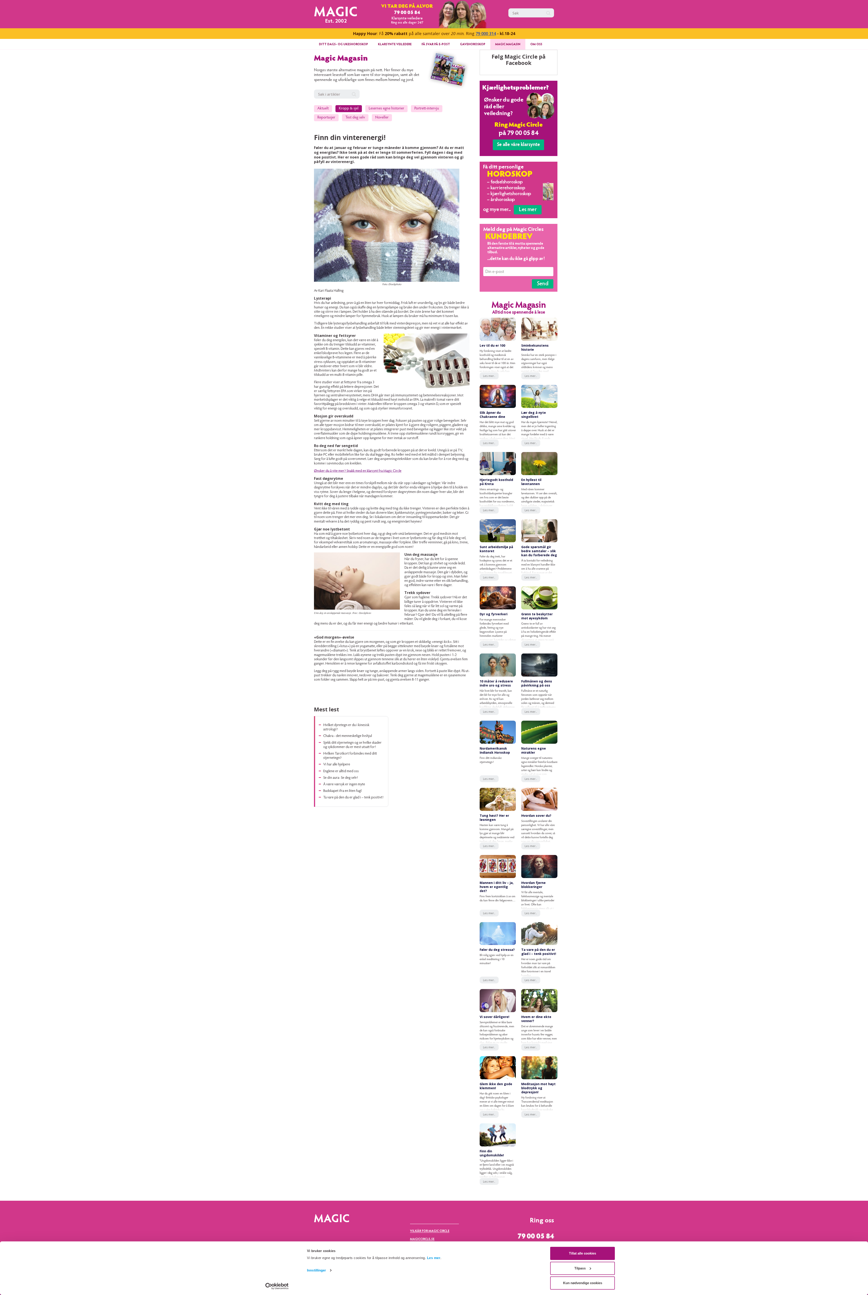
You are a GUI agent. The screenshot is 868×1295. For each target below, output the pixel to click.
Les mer (434, 1258)
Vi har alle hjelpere (336, 764)
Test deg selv (355, 118)
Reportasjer (326, 118)
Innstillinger (316, 1270)
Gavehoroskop (472, 44)
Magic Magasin (507, 44)
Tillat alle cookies (582, 1253)
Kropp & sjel (349, 109)
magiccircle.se (422, 1239)
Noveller (382, 118)
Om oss (536, 44)
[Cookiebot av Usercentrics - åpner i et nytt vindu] (277, 1286)
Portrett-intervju (426, 109)
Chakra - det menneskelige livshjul (347, 736)
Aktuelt (323, 109)
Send (542, 284)
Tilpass (580, 1268)
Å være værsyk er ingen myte (344, 784)
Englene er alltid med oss (341, 771)
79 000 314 (486, 33)
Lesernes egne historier (386, 109)
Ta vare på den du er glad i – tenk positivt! (353, 797)
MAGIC (336, 13)
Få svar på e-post (436, 44)
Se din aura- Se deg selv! (340, 778)
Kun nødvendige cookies (582, 1283)
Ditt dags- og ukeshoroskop (343, 44)
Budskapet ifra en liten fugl (342, 791)
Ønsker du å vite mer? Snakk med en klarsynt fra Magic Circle (357, 471)
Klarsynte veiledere (395, 44)
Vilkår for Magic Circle (429, 1231)
